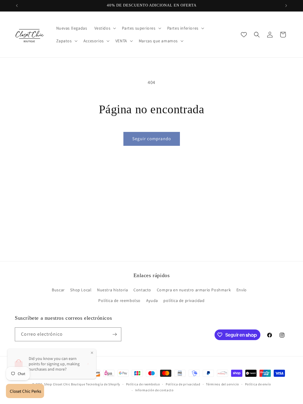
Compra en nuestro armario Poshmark (194, 290)
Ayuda (152, 300)
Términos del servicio (222, 384)
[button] (105, 28)
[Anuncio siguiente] (286, 5)
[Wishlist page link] (244, 35)
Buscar (58, 290)
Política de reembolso (119, 300)
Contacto (142, 290)
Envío (241, 290)
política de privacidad (183, 300)
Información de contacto (154, 390)
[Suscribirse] (114, 334)
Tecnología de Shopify (103, 384)
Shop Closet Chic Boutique (64, 384)
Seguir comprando (151, 138)
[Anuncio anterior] (16, 5)
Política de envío (258, 384)
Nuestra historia (112, 290)
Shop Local (80, 290)
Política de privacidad (183, 384)
